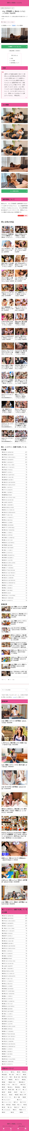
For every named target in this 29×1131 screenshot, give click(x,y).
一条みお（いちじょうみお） (8, 22)
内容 (12, 58)
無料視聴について (15, 62)
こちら (14, 697)
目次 (12, 55)
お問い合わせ (21, 1126)
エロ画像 (13, 60)
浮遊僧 (13, 25)
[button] (26, 690)
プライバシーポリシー (7, 1126)
